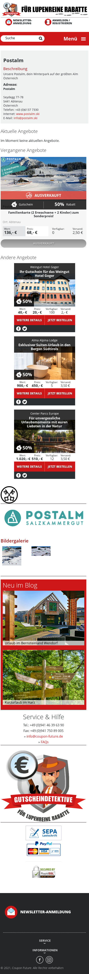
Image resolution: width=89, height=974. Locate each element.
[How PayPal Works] (43, 848)
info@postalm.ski (25, 118)
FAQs (45, 742)
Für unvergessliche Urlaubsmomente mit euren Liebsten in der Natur (44, 422)
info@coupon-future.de (44, 736)
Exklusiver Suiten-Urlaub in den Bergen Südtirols (44, 347)
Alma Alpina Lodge (45, 340)
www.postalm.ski (28, 114)
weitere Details (29, 320)
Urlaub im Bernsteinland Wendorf (31, 643)
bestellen (60, 320)
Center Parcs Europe (44, 413)
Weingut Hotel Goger (44, 267)
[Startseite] (44, 9)
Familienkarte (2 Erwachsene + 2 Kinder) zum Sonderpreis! (43, 214)
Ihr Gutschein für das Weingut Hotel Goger (44, 273)
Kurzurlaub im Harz (20, 702)
